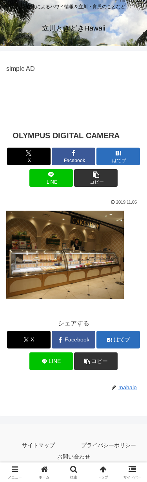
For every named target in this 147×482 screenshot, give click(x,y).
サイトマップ (38, 445)
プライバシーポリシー (108, 445)
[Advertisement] (73, 95)
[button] (96, 178)
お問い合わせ (73, 456)
